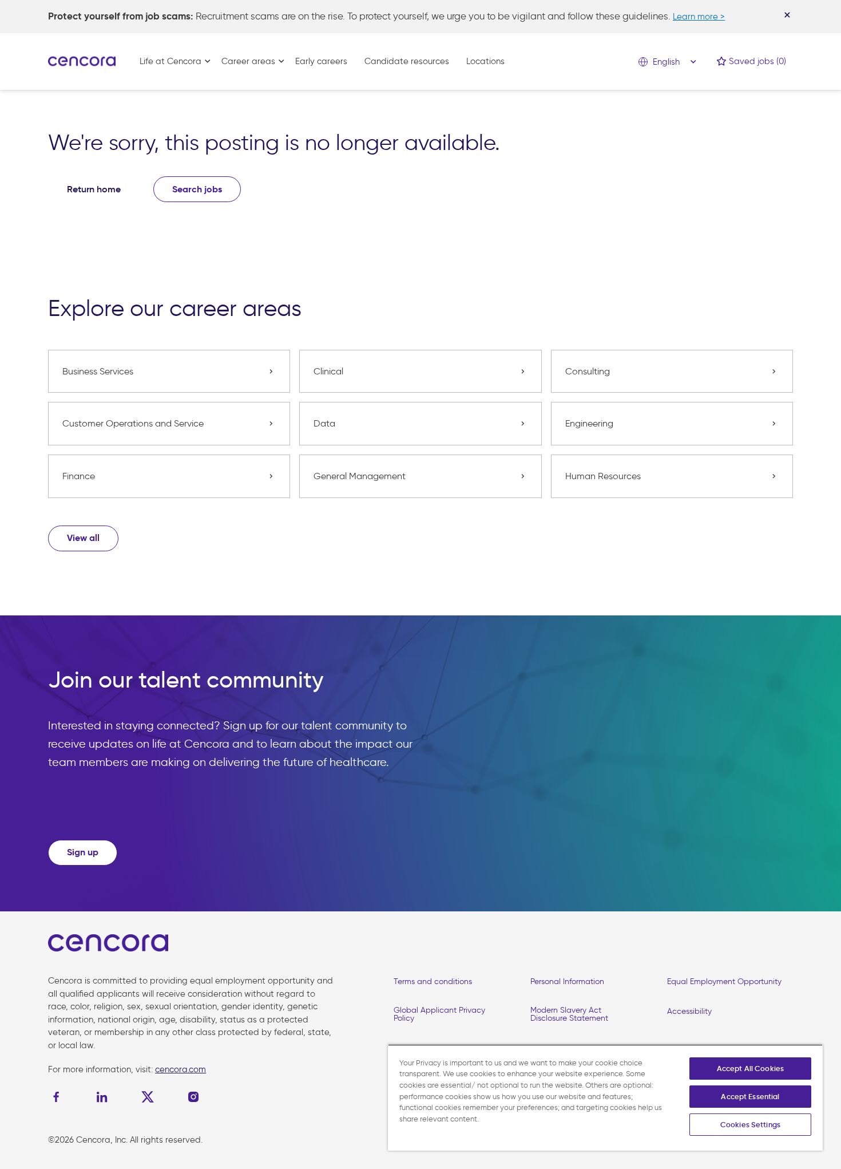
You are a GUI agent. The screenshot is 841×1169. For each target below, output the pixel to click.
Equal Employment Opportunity (724, 981)
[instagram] (193, 1097)
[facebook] (59, 1097)
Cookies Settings (750, 1124)
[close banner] (787, 15)
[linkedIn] (102, 1097)
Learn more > (699, 16)
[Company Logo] (82, 61)
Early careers (321, 61)
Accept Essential (750, 1096)
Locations (485, 61)
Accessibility (689, 1011)
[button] (83, 538)
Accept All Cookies (750, 1068)
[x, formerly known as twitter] (147, 1097)
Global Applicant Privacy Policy (439, 1014)
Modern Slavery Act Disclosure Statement (569, 1014)
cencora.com (180, 1069)
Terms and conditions (433, 981)
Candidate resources (406, 61)
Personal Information (567, 981)
